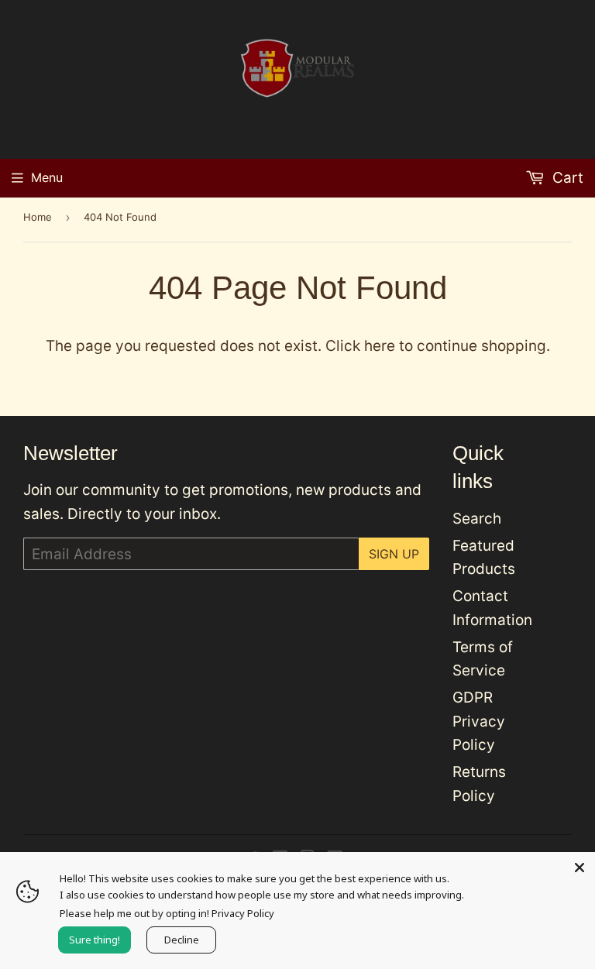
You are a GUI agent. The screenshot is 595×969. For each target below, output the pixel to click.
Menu (47, 177)
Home (37, 217)
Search (476, 518)
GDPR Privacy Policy (478, 721)
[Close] (579, 867)
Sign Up (394, 554)
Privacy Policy (243, 913)
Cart (566, 178)
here (379, 346)
